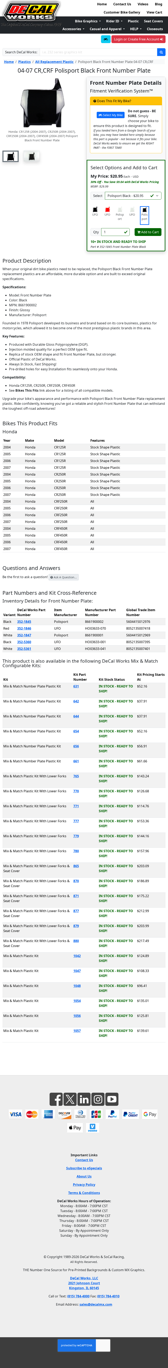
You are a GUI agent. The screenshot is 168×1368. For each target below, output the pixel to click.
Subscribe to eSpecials (84, 1168)
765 (76, 776)
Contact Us (122, 4)
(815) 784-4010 (108, 1296)
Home (102, 4)
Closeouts (155, 29)
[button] (10, 156)
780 (76, 851)
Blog (158, 4)
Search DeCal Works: (21, 52)
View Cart (154, 12)
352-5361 (24, 648)
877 (76, 911)
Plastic (133, 21)
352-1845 (24, 621)
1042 (77, 956)
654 (76, 731)
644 (76, 716)
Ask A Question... (65, 577)
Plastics (24, 61)
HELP (134, 29)
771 (76, 806)
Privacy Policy (84, 1184)
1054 (77, 1001)
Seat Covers (153, 21)
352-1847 (24, 635)
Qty (96, 232)
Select (97, 195)
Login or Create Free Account (137, 39)
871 (76, 896)
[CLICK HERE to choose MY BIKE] (106, 39)
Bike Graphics (86, 21)
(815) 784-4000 (78, 1296)
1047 (77, 971)
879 (76, 926)
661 (76, 761)
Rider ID (113, 21)
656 (76, 746)
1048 (77, 986)
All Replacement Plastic (54, 61)
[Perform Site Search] (161, 52)
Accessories (72, 29)
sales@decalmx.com (95, 1304)
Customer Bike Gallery (122, 12)
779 (76, 836)
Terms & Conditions (84, 1193)
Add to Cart (149, 232)
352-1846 (24, 628)
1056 (77, 1015)
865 (76, 866)
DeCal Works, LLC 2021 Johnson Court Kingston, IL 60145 (84, 1283)
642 (76, 701)
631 (76, 686)
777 (76, 821)
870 (76, 881)
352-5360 (24, 642)
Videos (143, 4)
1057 (77, 1030)
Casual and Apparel (106, 29)
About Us (84, 1176)
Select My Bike (112, 115)
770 (76, 791)
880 (76, 941)
